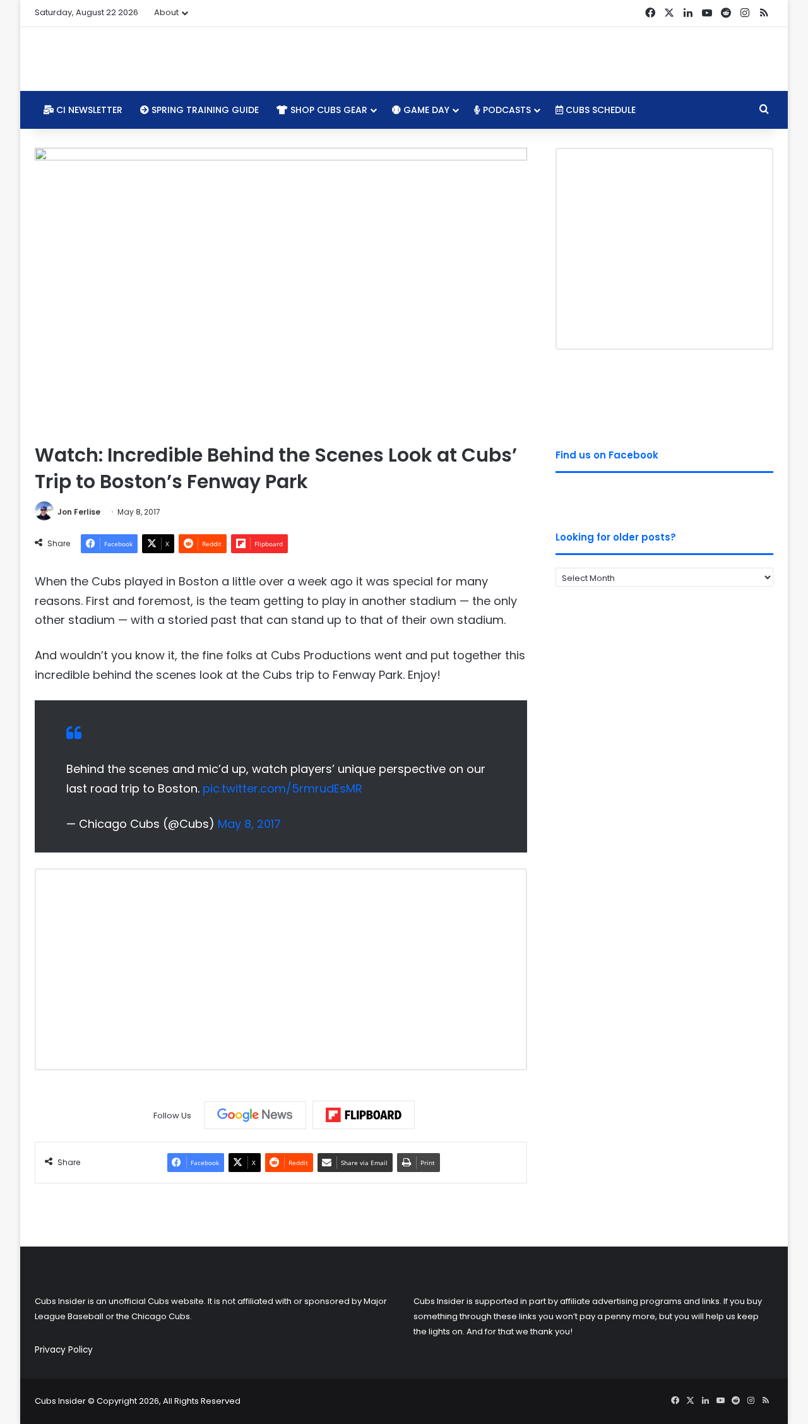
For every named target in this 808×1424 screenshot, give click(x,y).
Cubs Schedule (599, 110)
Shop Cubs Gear (327, 110)
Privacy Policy (64, 1350)
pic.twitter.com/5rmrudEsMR (282, 788)
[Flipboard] (363, 1115)
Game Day (425, 110)
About (166, 12)
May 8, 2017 (249, 824)
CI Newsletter (88, 110)
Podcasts (505, 110)
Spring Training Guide (204, 110)
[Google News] (255, 1115)
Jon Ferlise (78, 511)
